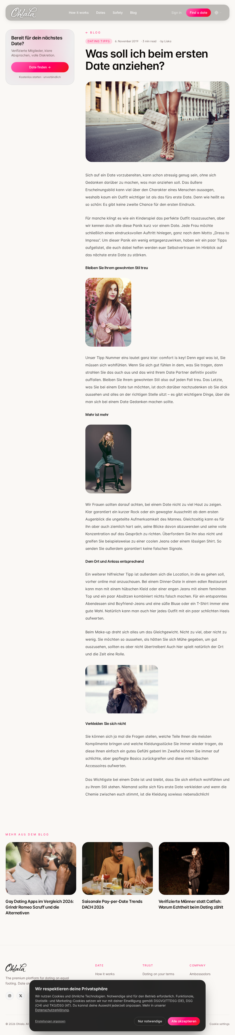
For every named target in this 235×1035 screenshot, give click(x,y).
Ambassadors (200, 974)
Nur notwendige (150, 1021)
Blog (133, 12)
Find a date (198, 12)
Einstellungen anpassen (50, 1021)
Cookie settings (219, 1024)
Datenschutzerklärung (52, 1010)
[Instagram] (10, 996)
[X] (21, 996)
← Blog (93, 32)
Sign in (176, 12)
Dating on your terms (158, 974)
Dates (100, 12)
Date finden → (40, 67)
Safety (118, 12)
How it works (79, 12)
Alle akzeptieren (183, 1021)
